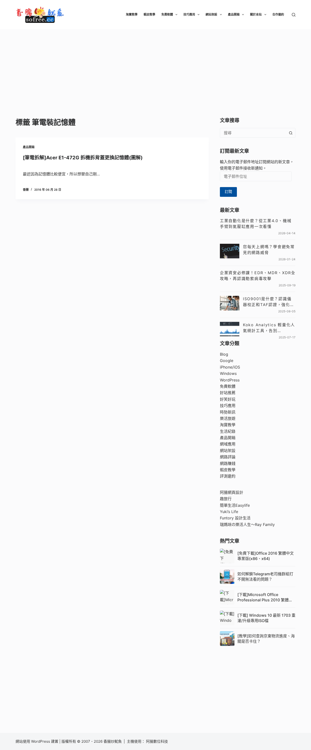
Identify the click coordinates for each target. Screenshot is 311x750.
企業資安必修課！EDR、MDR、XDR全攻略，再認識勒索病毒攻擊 (257, 275)
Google (226, 360)
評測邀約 (227, 476)
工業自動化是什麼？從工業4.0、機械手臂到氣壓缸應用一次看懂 (256, 223)
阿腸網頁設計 (231, 492)
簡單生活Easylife (235, 505)
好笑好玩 (227, 399)
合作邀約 (278, 14)
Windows (228, 373)
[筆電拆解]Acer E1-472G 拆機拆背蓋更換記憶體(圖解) (83, 158)
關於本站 (256, 14)
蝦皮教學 (149, 14)
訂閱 (228, 191)
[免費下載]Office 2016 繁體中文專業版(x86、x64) (265, 556)
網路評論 (227, 456)
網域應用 (227, 444)
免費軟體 (167, 14)
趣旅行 (226, 498)
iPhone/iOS (230, 367)
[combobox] (253, 133)
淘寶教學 (132, 14)
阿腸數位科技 (157, 741)
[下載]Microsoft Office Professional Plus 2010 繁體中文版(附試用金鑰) (265, 597)
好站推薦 (227, 392)
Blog (224, 354)
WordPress (230, 380)
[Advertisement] (155, 66)
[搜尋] (293, 15)
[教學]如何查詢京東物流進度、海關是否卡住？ (266, 638)
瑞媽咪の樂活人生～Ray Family (247, 524)
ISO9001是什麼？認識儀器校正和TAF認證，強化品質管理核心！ (268, 301)
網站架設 (211, 14)
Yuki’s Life (229, 511)
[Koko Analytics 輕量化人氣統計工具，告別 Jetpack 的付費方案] (229, 329)
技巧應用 (189, 14)
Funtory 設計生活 (235, 517)
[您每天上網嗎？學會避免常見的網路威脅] (229, 251)
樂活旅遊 (227, 418)
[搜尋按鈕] (290, 132)
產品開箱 (234, 14)
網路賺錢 (227, 463)
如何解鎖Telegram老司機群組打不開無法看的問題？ (265, 576)
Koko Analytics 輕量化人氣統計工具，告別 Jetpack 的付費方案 (269, 328)
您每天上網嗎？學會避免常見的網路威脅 (269, 249)
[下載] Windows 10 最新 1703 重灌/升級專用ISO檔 (266, 618)
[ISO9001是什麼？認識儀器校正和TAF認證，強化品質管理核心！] (229, 303)
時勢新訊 (227, 412)
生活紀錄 (227, 431)
